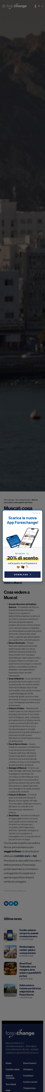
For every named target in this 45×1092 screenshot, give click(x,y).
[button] (36, 513)
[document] (22, 546)
